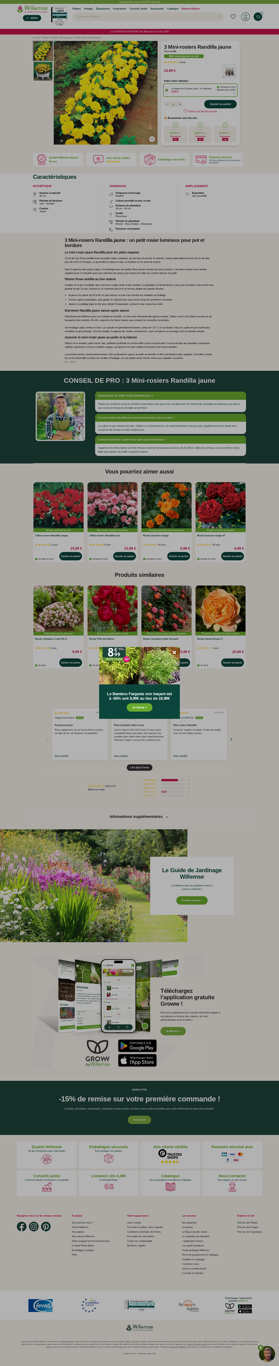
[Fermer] (174, 652)
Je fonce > (139, 707)
